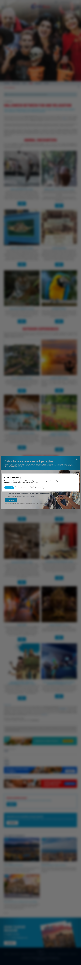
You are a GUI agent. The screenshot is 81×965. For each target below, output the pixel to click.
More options (38, 487)
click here (35, 482)
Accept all (9, 487)
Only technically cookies (23, 487)
